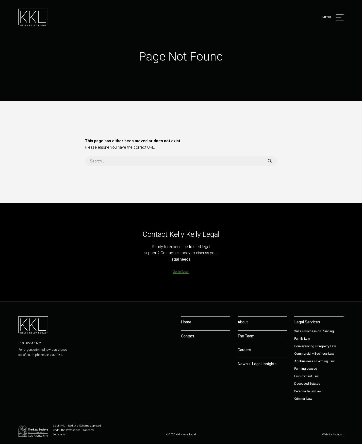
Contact (187, 336)
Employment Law (306, 376)
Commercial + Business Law (314, 353)
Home (186, 322)
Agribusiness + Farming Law (314, 361)
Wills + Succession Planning (314, 331)
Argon (340, 434)
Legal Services (307, 322)
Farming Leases (305, 368)
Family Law (302, 338)
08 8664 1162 (31, 343)
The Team (246, 336)
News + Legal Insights (257, 364)
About (243, 322)
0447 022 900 (53, 355)
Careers (244, 350)
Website (327, 434)
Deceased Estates (307, 383)
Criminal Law (303, 398)
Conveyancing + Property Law (315, 346)
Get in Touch (181, 271)
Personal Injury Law (307, 391)
